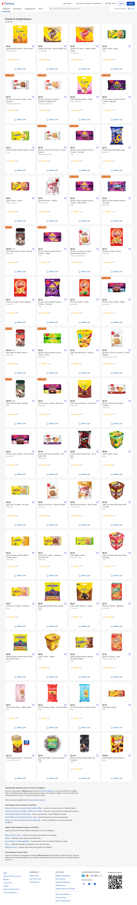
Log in (131, 3)
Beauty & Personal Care (13, 835)
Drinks (7, 844)
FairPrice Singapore (47, 791)
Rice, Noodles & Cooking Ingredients (17, 841)
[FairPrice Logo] (8, 3)
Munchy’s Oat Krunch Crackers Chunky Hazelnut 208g (23, 808)
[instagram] (95, 885)
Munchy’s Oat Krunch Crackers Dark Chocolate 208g (22, 820)
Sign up (121, 3)
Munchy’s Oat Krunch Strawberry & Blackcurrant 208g (23, 811)
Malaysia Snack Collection (36, 800)
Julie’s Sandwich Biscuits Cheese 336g (17, 814)
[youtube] (89, 885)
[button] (126, 9)
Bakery (7, 838)
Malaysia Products (11, 847)
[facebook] (84, 885)
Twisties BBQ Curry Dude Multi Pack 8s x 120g (20, 817)
